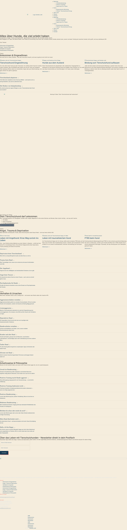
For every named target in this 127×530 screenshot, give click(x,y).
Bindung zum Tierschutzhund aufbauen (102, 63)
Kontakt (55, 15)
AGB (29, 515)
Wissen (55, 14)
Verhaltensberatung (61, 3)
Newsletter (30, 520)
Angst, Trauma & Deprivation (7, 47)
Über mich (56, 12)
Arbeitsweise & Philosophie (6, 50)
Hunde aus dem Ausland (53, 63)
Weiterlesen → (3, 73)
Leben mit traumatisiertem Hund (56, 238)
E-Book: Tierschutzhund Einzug (64, 11)
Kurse (55, 7)
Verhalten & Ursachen (5, 48)
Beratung (56, 1)
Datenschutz (31, 517)
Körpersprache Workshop (62, 9)
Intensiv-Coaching (60, 4)
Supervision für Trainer (62, 6)
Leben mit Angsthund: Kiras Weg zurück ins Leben (19, 239)
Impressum (30, 519)
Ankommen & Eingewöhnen (7, 45)
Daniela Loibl (32, 528)
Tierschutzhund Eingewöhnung (14, 63)
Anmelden (4, 452)
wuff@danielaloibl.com (5, 508)
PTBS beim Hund (92, 238)
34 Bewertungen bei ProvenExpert (7, 497)
